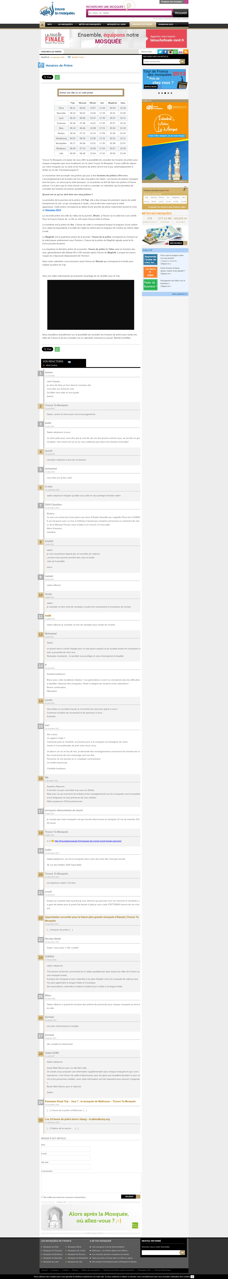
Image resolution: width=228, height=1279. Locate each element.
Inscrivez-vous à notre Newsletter (156, 1247)
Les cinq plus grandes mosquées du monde (110, 1254)
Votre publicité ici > (180, 294)
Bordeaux (61, 148)
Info (49, 24)
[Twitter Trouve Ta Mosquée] (160, 51)
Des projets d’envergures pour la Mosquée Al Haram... (115, 1262)
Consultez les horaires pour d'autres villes (167, 207)
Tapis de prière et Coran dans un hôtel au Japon (112, 1258)
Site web (44, 1162)
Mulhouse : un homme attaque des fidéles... (110, 1251)
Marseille (61, 113)
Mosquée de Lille (75, 1262)
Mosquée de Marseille (52, 1258)
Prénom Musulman (163, 1270)
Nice (61, 128)
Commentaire (47, 1171)
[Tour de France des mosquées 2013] (165, 79)
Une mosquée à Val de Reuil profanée (108, 1247)
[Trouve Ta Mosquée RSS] (185, 51)
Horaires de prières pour (156, 190)
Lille (61, 153)
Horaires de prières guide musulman (118, 1270)
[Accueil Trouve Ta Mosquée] (57, 9)
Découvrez (176, 243)
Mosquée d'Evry (74, 1247)
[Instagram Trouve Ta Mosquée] (170, 51)
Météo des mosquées (91, 1270)
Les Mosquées (65, 24)
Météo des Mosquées (90, 24)
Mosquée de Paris (51, 1247)
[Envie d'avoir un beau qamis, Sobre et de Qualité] (150, 272)
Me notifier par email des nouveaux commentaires (65, 1197)
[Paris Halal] (90, 1217)
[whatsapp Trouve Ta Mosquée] (175, 51)
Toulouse (61, 123)
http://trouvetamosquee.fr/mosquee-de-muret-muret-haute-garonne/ (88, 841)
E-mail (44, 1154)
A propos (55, 1270)
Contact (65, 1270)
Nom (43, 1145)
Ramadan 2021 (144, 1270)
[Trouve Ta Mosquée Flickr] (180, 51)
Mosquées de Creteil (76, 1251)
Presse (75, 1270)
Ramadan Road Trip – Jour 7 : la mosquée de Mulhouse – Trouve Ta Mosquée (90, 1101)
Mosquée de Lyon (51, 1262)
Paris (61, 108)
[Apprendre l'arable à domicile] (150, 259)
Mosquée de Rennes (76, 1254)
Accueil (44, 1270)
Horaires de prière (142, 24)
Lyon (61, 118)
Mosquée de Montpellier (78, 1258)
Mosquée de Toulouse (52, 1251)
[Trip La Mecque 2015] (165, 141)
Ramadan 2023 (166, 24)
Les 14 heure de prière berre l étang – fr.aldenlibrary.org (77, 1119)
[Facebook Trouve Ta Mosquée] (165, 51)
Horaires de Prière (51, 52)
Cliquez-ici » (166, 264)
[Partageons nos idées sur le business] (150, 284)
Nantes (61, 133)
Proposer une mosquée (171, 2)
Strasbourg (61, 138)
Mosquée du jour (116, 24)
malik (48, 615)
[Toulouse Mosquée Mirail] (114, 38)
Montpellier (61, 143)
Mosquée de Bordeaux (53, 1254)
